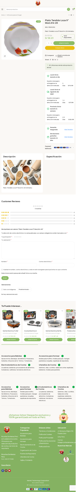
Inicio (3, 15)
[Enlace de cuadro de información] (13, 356)
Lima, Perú (61, 437)
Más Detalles (68, 130)
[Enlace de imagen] (6, 430)
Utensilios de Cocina (27, 457)
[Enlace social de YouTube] (9, 470)
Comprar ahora (59, 48)
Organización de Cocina (28, 450)
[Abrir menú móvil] (2, 9)
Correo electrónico (45, 261)
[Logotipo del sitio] (38, 3)
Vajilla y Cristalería (26, 460)
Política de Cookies (45, 434)
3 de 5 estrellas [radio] (17, 237)
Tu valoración (6, 240)
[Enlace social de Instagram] (6, 470)
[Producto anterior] (69, 15)
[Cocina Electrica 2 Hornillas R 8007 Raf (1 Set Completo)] (32, 319)
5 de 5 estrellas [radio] (20, 237)
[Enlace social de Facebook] (50, 59)
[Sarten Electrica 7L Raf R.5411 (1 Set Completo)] (11, 319)
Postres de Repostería (28, 454)
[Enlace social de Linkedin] (55, 59)
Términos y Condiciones (47, 431)
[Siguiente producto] (73, 15)
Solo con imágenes (9, 289)
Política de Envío (44, 447)
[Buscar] (68, 9)
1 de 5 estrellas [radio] (14, 237)
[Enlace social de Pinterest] (53, 59)
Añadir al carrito (64, 43)
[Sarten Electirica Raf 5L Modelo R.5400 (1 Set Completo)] (54, 319)
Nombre (4, 261)
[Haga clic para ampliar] (5, 56)
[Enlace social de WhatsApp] (57, 59)
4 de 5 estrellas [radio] (19, 237)
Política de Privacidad (46, 438)
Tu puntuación (6, 237)
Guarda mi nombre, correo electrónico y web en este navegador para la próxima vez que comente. (35, 270)
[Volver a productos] (71, 15)
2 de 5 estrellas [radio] (16, 237)
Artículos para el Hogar (14, 15)
